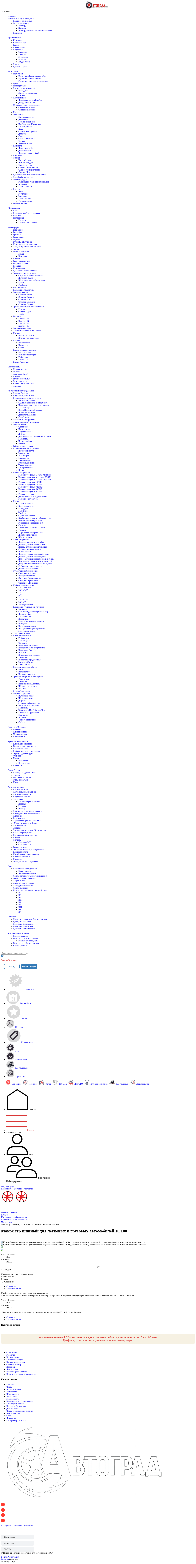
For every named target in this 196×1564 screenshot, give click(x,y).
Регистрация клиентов (16, 1372)
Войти (4, 1557)
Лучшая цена (12, 1369)
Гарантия (10, 1355)
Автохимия (11, 1392)
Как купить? (6, 1189)
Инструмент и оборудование (19, 1401)
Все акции (16, 1084)
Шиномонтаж (12, 1394)
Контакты (28, 1189)
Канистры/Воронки (15, 1404)
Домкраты (11, 1418)
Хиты (48, 1084)
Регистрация (29, 966)
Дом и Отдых (12, 1408)
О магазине (11, 1352)
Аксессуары (11, 1396)
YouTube (7, 1549)
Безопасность (12, 1399)
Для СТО (78, 1084)
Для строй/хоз (142, 1084)
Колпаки (10, 1384)
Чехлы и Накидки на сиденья (19, 1411)
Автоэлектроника (14, 1413)
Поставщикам (12, 1357)
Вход (12, 966)
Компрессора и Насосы (16, 1420)
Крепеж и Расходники (16, 1406)
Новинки (32, 1084)
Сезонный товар (13, 1364)
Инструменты (9, 1537)
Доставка (18, 1189)
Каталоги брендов (14, 1360)
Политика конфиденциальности (21, 1374)
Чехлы (9, 1387)
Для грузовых (121, 1084)
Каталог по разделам (15, 1362)
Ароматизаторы (13, 1389)
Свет (8, 1416)
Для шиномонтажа (98, 1084)
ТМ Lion (62, 1084)
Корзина (5, 1559)
